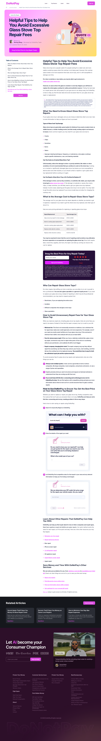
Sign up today (35, 659)
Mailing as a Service (76, 680)
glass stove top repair (57, 183)
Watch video (60, 653)
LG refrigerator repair (51, 550)
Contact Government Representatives (76, 698)
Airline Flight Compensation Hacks (21, 680)
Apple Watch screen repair (52, 557)
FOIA (72, 692)
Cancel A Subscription (38, 686)
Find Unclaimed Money (38, 701)
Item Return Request (37, 684)
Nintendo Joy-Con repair (52, 536)
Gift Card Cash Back (37, 697)
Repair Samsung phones (52, 539)
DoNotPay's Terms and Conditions (72, 266)
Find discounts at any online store (54, 581)
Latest (62, 3)
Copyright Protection (57, 680)
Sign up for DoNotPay (57, 262)
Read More (10, 621)
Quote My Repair (15, 15)
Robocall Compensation (19, 699)
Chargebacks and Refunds (39, 688)
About (68, 3)
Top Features (54, 3)
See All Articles (89, 603)
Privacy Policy (84, 266)
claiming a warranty (74, 571)
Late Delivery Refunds (38, 682)
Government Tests (76, 688)
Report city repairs (50, 577)
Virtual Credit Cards (18, 682)
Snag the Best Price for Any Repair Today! (24, 50)
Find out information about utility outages (57, 585)
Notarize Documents (76, 690)
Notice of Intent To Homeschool (79, 702)
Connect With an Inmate (77, 678)
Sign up (45, 592)
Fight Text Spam (17, 697)
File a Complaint (56, 682)
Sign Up (91, 3)
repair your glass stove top (51, 81)
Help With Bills (36, 703)
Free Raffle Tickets (37, 699)
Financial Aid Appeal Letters (39, 710)
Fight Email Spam (17, 695)
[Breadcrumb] (6, 7)
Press (14, 710)
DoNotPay (12, 3)
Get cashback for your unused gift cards (56, 588)
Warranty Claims (17, 688)
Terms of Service (17, 706)
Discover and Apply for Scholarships (38, 707)
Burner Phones (16, 678)
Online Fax (74, 682)
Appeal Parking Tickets (58, 678)
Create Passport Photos (77, 700)
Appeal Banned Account (38, 690)
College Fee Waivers (37, 705)
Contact (15, 712)
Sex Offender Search (76, 704)
